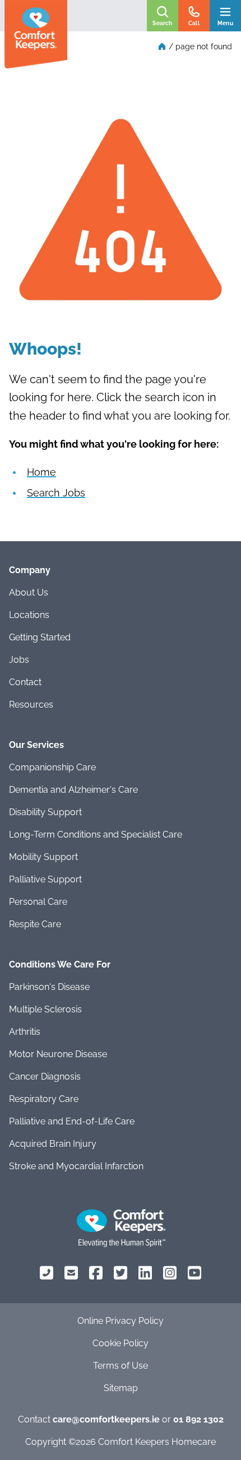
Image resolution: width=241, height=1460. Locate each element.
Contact (25, 682)
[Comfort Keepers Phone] (46, 1272)
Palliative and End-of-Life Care (72, 1121)
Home (41, 472)
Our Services (36, 745)
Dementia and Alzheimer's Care (73, 789)
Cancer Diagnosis (45, 1076)
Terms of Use (120, 1365)
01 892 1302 (198, 1419)
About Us (28, 592)
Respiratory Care (43, 1099)
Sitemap (121, 1388)
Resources (31, 704)
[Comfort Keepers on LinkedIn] (145, 1272)
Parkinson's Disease (49, 987)
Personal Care (38, 901)
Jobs (19, 659)
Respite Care (35, 924)
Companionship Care (52, 767)
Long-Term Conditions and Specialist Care (95, 834)
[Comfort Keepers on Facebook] (96, 1272)
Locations (29, 615)
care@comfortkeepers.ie (106, 1419)
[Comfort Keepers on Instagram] (170, 1272)
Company (29, 570)
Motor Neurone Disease (58, 1054)
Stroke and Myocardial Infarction (76, 1166)
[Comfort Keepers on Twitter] (120, 1272)
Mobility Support (43, 857)
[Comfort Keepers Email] (71, 1272)
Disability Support (45, 812)
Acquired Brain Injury (52, 1143)
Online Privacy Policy (120, 1320)
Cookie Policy (120, 1343)
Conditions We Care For (59, 964)
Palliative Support (45, 879)
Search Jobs (56, 493)
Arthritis (24, 1031)
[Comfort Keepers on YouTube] (194, 1272)
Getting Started (40, 637)
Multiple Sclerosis (45, 1009)
